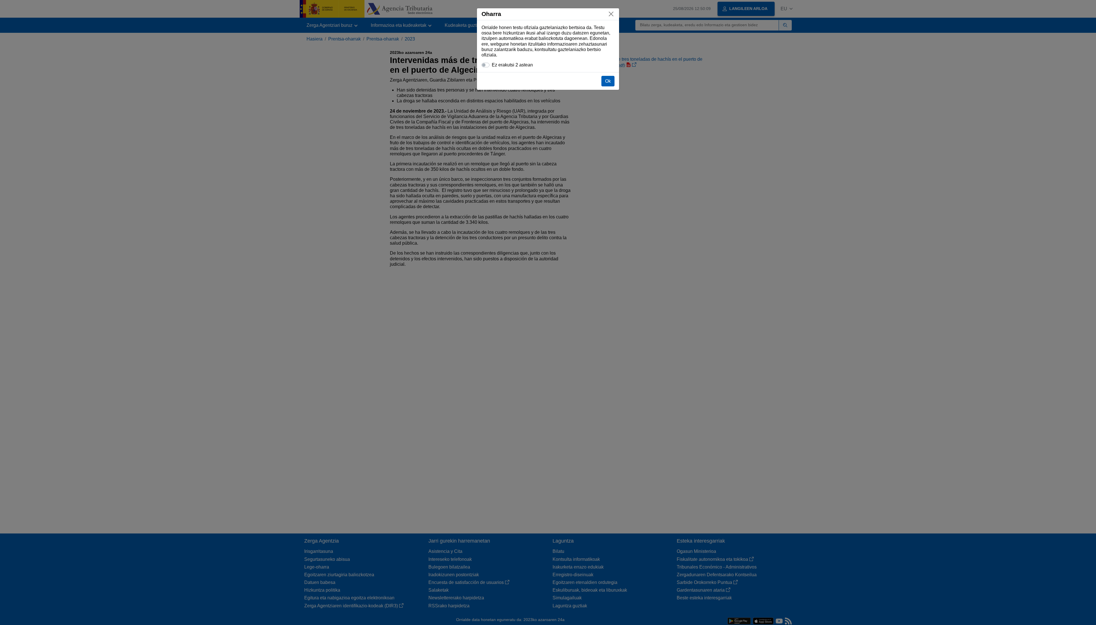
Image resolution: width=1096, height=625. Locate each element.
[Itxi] (611, 14)
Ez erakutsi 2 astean (512, 64)
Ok (608, 81)
